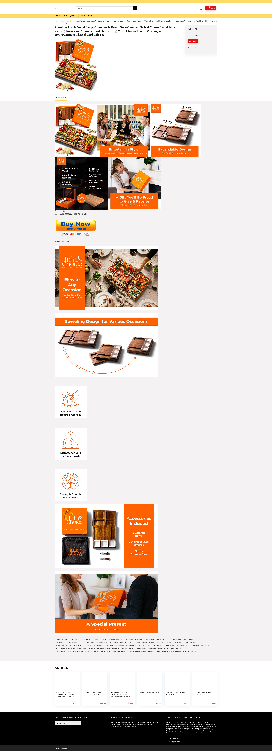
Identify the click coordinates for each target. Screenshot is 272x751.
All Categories (69, 16)
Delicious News (86, 16)
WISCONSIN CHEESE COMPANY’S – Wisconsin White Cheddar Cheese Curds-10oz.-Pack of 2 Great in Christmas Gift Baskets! (66, 697)
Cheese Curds (66, 21)
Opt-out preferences (174, 742)
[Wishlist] (201, 7)
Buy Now (192, 41)
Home (58, 16)
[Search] (135, 8)
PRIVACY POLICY (174, 738)
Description (61, 97)
